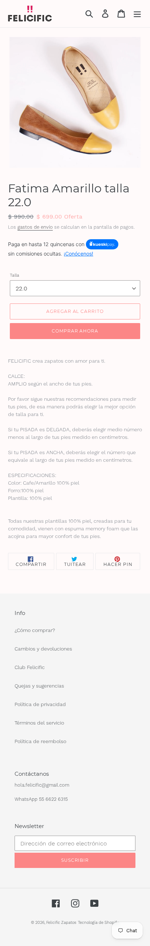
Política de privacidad (40, 704)
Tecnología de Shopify (98, 922)
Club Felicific (30, 667)
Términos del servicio (39, 723)
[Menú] (137, 13)
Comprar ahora (75, 331)
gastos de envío (35, 227)
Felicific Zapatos (61, 922)
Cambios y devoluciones (43, 649)
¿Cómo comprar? (35, 630)
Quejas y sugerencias (39, 686)
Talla (14, 275)
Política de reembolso (40, 741)
